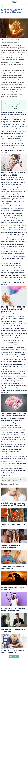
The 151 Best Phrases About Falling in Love (14, 526)
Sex (2, 544)
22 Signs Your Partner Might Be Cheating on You (12, 567)
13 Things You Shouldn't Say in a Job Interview (13, 630)
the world (10, 62)
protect (12, 141)
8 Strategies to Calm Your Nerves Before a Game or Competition (13, 609)
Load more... (14, 656)
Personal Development (7, 648)
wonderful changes (20, 357)
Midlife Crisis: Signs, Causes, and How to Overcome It (13, 651)
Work (2, 627)
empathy (21, 213)
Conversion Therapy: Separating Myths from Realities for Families (13, 505)
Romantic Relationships (7, 565)
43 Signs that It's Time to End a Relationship (12, 588)
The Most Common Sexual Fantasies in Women (10, 547)
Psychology (4, 6)
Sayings (3, 523)
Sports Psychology (6, 606)
